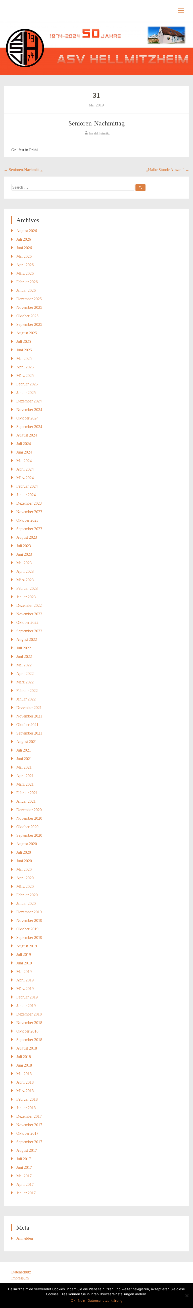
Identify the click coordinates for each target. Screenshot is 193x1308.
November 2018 (29, 1023)
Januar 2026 (26, 290)
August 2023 (26, 537)
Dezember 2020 (29, 810)
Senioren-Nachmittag (96, 123)
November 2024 (29, 409)
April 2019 (25, 980)
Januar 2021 (26, 801)
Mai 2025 (24, 358)
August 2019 (26, 946)
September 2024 (29, 426)
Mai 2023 (24, 563)
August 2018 (26, 1048)
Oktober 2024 (27, 418)
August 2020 (26, 844)
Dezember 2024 (29, 401)
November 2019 (29, 920)
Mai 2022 (24, 665)
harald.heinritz (99, 133)
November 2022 (29, 614)
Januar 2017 (26, 1193)
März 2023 (25, 580)
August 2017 (26, 1150)
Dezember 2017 (29, 1116)
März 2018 (25, 1091)
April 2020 (25, 878)
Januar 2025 (26, 392)
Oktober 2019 (27, 929)
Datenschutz (21, 1272)
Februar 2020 (27, 895)
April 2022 (25, 673)
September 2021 (29, 733)
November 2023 (29, 512)
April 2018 (25, 1082)
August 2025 (26, 333)
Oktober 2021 (27, 724)
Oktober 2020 (27, 827)
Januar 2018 (26, 1108)
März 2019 (25, 988)
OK (73, 1300)
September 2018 (29, 1040)
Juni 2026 (24, 248)
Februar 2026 (27, 282)
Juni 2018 (24, 1065)
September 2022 (29, 631)
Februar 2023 (27, 588)
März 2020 (25, 886)
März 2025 (25, 375)
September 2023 (29, 529)
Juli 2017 (23, 1159)
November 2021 (29, 716)
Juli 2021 (23, 750)
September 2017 (29, 1142)
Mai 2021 (24, 767)
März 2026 (25, 273)
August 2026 (26, 231)
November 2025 (29, 307)
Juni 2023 (24, 554)
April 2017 (25, 1184)
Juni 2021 (24, 759)
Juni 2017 (24, 1167)
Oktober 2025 (27, 316)
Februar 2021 (27, 793)
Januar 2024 (26, 495)
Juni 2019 (24, 963)
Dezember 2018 (29, 1014)
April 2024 (25, 469)
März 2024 (25, 478)
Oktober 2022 (27, 622)
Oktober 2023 (27, 520)
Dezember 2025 (29, 299)
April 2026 (25, 265)
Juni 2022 (24, 656)
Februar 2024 (27, 486)
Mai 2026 (24, 256)
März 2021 (25, 784)
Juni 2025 (24, 350)
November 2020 (29, 818)
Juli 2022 (23, 648)
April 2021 (25, 776)
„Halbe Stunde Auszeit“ (167, 170)
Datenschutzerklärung (105, 1300)
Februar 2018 (27, 1099)
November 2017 (29, 1125)
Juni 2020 (24, 861)
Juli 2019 (23, 954)
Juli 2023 (23, 546)
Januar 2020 (26, 903)
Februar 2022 (27, 690)
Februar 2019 (27, 997)
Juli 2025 (23, 341)
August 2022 (26, 639)
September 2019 (29, 937)
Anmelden (24, 1238)
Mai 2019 (24, 971)
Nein (81, 1300)
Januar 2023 (26, 597)
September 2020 (29, 835)
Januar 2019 (26, 1005)
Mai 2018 (24, 1074)
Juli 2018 (23, 1057)
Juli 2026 (23, 239)
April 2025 (25, 367)
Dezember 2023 (29, 503)
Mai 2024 (24, 461)
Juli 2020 (23, 852)
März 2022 (25, 682)
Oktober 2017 (27, 1133)
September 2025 (29, 324)
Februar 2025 (27, 384)
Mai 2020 (24, 869)
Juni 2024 (24, 452)
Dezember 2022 (29, 605)
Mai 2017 (24, 1176)
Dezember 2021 (29, 707)
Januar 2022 (26, 699)
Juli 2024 (23, 444)
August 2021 (26, 742)
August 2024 (26, 435)
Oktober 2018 (27, 1031)
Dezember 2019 (29, 912)
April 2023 (25, 571)
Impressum (20, 1278)
